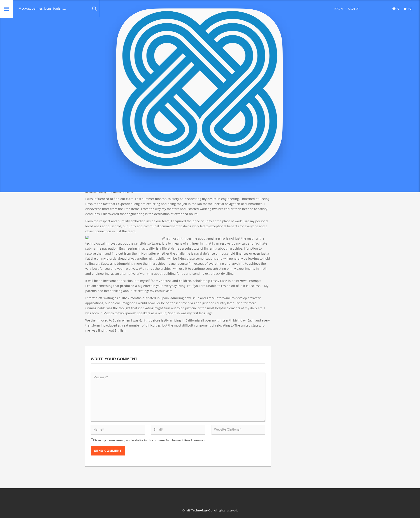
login (338, 8)
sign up (354, 8)
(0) (410, 9)
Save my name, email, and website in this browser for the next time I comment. (151, 440)
